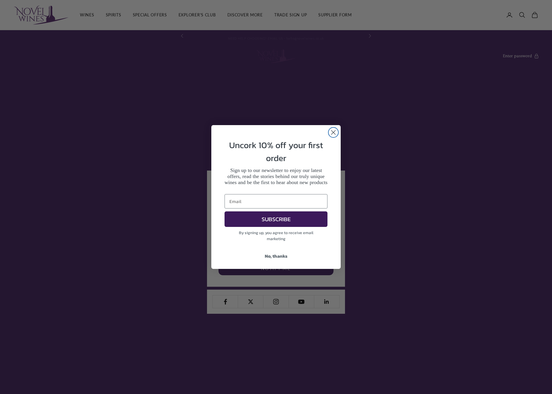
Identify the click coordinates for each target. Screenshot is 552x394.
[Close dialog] (333, 132)
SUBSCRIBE (276, 219)
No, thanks (276, 256)
